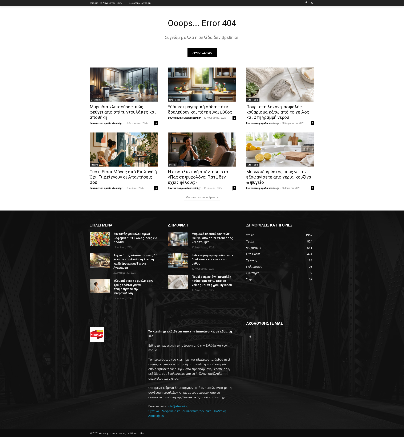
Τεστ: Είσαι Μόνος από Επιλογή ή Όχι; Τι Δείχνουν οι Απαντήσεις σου (123, 177)
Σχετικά (153, 411)
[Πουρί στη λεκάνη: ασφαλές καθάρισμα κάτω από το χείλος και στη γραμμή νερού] (280, 85)
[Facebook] (306, 3)
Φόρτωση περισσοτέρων (200, 197)
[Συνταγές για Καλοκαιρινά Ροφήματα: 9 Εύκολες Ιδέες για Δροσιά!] (100, 239)
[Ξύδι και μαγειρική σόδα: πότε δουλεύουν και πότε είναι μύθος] (202, 85)
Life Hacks (96, 99)
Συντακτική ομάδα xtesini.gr (106, 122)
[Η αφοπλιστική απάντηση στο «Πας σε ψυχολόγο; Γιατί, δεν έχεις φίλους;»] (202, 149)
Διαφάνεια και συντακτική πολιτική (186, 411)
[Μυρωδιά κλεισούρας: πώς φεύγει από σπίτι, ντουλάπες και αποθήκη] (124, 85)
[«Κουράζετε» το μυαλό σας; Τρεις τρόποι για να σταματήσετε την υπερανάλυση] (100, 286)
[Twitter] (312, 3)
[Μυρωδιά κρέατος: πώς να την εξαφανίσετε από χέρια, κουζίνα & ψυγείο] (280, 149)
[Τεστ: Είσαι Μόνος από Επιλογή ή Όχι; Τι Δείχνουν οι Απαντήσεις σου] (124, 149)
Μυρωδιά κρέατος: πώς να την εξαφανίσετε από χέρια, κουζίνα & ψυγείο (278, 177)
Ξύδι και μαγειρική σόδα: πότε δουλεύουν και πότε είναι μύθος (200, 109)
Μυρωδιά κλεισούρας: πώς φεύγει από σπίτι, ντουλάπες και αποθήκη (123, 112)
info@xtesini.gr (178, 406)
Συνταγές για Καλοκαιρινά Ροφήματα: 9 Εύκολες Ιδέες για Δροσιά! (135, 238)
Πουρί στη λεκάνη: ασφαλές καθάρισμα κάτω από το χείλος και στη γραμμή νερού (277, 112)
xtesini (94, 164)
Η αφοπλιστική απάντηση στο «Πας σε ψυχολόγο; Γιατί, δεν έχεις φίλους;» (198, 177)
